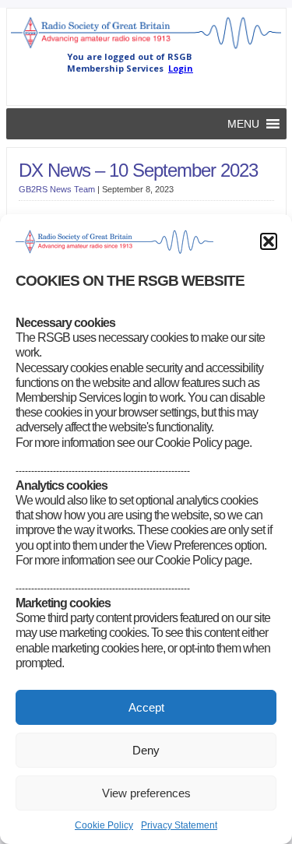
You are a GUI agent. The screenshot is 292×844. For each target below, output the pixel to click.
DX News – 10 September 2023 (138, 170)
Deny (146, 750)
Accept (146, 707)
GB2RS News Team (57, 189)
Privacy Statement (179, 825)
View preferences (146, 793)
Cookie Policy (104, 825)
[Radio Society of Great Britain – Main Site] (146, 47)
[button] (268, 241)
